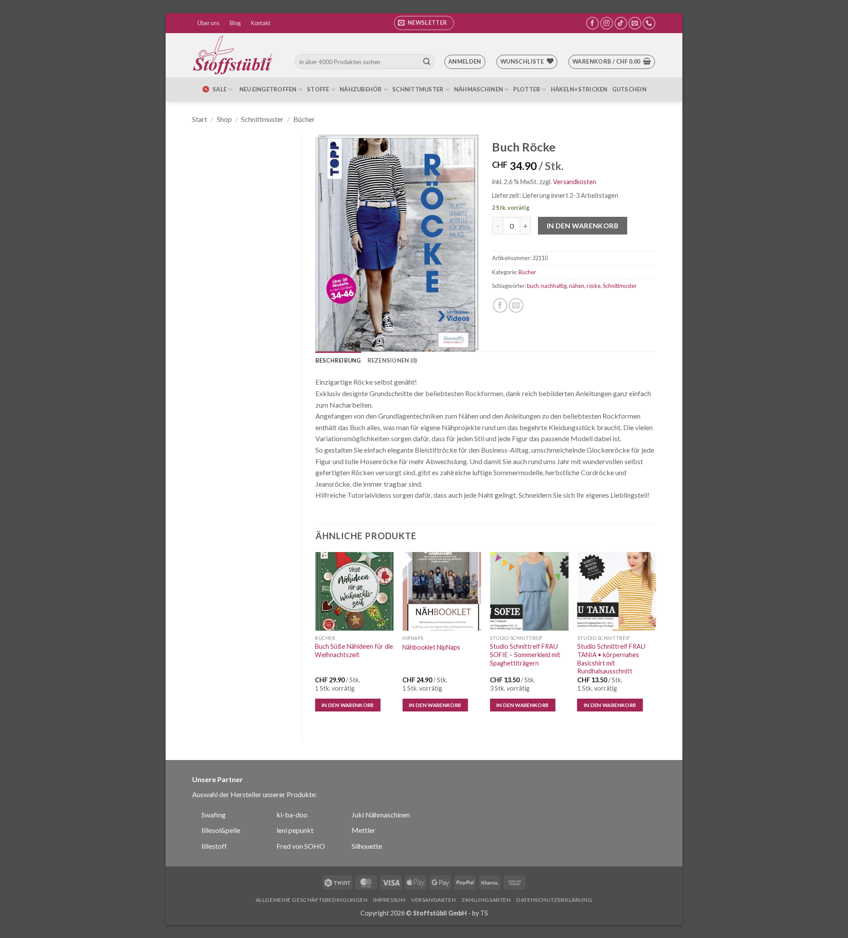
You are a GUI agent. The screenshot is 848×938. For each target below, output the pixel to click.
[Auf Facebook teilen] (500, 305)
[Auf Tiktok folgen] (620, 23)
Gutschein (629, 89)
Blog (235, 22)
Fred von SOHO (300, 846)
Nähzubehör (361, 89)
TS (484, 913)
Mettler (363, 830)
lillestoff (214, 846)
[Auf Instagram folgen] (606, 23)
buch (533, 285)
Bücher (304, 119)
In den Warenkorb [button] (348, 705)
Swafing (213, 814)
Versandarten (433, 899)
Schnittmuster (417, 89)
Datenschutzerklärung (554, 899)
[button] (424, 23)
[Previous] (315, 639)
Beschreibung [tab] (338, 360)
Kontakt (260, 22)
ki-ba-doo (291, 814)
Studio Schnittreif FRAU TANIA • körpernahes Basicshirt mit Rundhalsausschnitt (611, 659)
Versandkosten (574, 181)
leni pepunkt (295, 830)
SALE (219, 89)
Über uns (208, 22)
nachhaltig (554, 285)
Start (199, 119)
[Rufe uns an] (649, 23)
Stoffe (318, 89)
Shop (224, 119)
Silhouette (367, 846)
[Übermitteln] (426, 61)
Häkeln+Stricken (579, 89)
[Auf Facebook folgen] (592, 23)
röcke (594, 285)
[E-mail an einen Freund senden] (516, 305)
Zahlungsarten (486, 899)
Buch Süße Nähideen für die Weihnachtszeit (354, 650)
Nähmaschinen (478, 89)
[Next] (655, 639)
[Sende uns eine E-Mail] (634, 23)
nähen (576, 285)
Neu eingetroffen (268, 89)
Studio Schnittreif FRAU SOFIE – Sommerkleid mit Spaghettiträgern (525, 654)
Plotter (526, 89)
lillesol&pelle (220, 830)
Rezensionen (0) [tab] (392, 360)
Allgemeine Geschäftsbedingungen (312, 899)
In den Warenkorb (582, 226)
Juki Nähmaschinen (381, 814)
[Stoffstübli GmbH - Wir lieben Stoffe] (234, 55)
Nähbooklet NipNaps (431, 647)
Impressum (389, 899)
